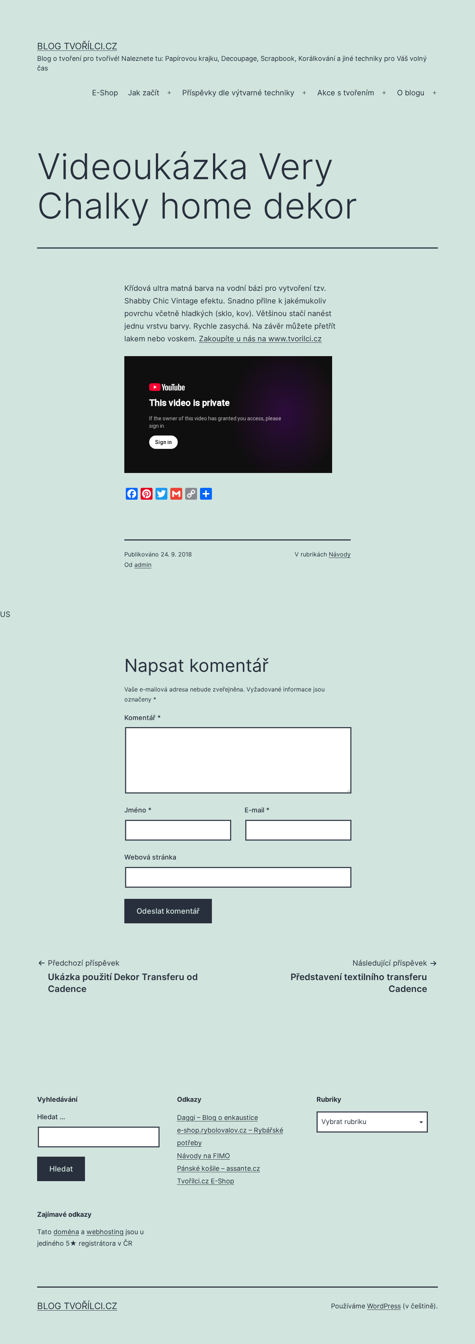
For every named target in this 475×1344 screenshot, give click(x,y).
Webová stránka (150, 857)
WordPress (384, 1306)
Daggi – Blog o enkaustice (217, 1117)
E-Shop (105, 92)
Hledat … (51, 1117)
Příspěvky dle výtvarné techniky (238, 92)
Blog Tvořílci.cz (77, 46)
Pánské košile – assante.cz (218, 1168)
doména (66, 1232)
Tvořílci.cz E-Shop (205, 1181)
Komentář (142, 718)
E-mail (257, 810)
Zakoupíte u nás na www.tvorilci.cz (260, 338)
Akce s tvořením (345, 92)
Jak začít (143, 92)
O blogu (411, 92)
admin (142, 564)
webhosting (105, 1232)
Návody (340, 554)
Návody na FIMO (203, 1156)
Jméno (137, 810)
